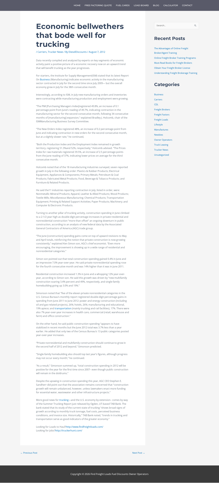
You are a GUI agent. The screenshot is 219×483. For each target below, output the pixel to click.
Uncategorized (161, 154)
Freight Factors (161, 114)
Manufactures (161, 129)
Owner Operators (163, 139)
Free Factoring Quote (98, 5)
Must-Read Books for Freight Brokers (173, 62)
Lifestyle (158, 124)
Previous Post (28, 452)
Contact (187, 5)
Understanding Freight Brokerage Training (175, 72)
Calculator (170, 5)
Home (77, 5)
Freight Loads (161, 119)
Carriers (42, 52)
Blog (156, 5)
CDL (156, 104)
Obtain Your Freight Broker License (172, 67)
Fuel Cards (123, 5)
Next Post (138, 452)
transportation (63, 308)
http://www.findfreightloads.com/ (84, 426)
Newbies (158, 134)
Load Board (141, 5)
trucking (64, 400)
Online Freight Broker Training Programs (175, 57)
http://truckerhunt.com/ (68, 430)
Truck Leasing (161, 144)
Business (45, 79)
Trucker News (55, 52)
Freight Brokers (162, 109)
